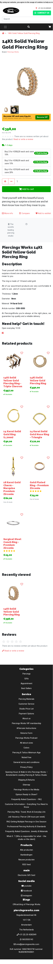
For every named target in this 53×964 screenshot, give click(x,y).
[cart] (50, 27)
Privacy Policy (26, 767)
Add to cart (28, 189)
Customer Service (26, 704)
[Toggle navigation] (5, 26)
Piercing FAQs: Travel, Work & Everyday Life (26, 812)
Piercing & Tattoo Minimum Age (26, 752)
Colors (26, 748)
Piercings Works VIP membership (26, 723)
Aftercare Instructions (26, 728)
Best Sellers (26, 688)
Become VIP (42, 117)
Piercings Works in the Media (26, 790)
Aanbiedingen (26, 855)
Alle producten (26, 850)
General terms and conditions (26, 762)
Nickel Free (26, 757)
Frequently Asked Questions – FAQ (26, 799)
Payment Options (26, 714)
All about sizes (26, 743)
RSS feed (26, 864)
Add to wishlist (44, 213)
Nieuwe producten (26, 860)
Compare (25, 213)
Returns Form (26, 733)
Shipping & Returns (26, 780)
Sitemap (26, 785)
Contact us (43, 13)
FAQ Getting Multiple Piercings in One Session (26, 822)
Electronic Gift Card (26, 875)
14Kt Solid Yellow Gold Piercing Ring (24, 33)
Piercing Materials (26, 699)
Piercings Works (13, 52)
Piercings (26, 674)
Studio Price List (26, 709)
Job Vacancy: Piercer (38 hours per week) (26, 817)
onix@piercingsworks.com (27, 944)
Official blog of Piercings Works (26, 904)
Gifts (26, 679)
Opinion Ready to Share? (26, 794)
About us (26, 718)
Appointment (26, 683)
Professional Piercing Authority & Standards (26, 826)
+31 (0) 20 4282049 (44, 8)
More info (8, 213)
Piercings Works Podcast (26, 738)
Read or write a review (23, 139)
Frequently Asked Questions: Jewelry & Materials (26, 831)
